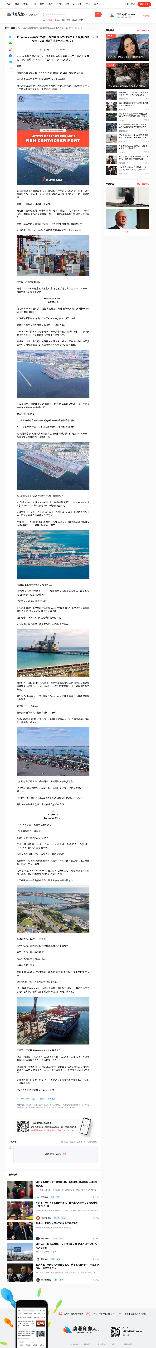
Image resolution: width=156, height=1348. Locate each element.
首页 (9, 4)
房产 (42, 4)
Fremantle (24, 1099)
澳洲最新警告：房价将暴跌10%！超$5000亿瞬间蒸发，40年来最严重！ (66, 1184)
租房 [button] (59, 4)
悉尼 (81, 20)
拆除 (42, 1099)
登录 (65, 1154)
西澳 (68, 20)
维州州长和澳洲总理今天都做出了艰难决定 (57, 1223)
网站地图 (128, 1344)
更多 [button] (96, 4)
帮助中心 (87, 1344)
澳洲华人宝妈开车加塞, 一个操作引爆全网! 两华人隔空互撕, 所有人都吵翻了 (66, 1246)
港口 (34, 1099)
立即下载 (146, 16)
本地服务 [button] (77, 4)
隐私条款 (74, 1344)
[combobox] (70, 14)
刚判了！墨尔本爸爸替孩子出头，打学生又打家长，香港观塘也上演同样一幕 (67, 1204)
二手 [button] (88, 4)
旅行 (50, 4)
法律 (34, 4)
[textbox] (70, 14)
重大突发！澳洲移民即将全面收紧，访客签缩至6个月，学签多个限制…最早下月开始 (67, 1266)
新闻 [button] (17, 4)
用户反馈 (101, 1344)
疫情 (63, 20)
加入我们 (114, 1344)
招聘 (67, 4)
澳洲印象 (51, 1099)
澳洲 (13, 28)
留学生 (74, 20)
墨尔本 (57, 20)
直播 (25, 4)
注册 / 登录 (129, 4)
